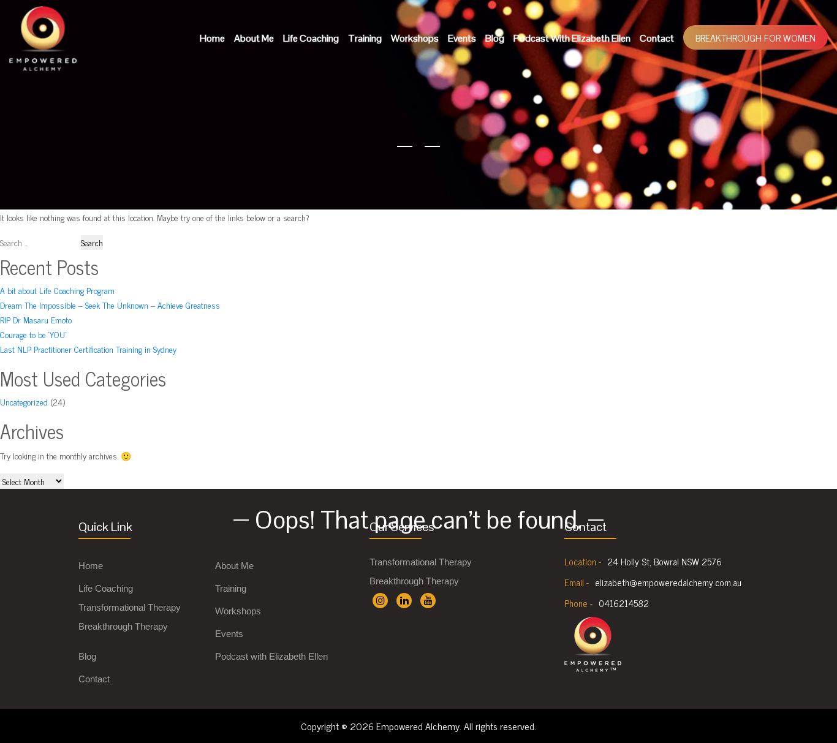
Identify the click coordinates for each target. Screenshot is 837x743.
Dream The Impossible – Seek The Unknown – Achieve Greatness (110, 305)
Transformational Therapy (129, 607)
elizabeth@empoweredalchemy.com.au (668, 582)
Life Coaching (311, 38)
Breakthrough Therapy (123, 626)
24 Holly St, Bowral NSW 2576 (664, 561)
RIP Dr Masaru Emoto (36, 319)
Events (462, 38)
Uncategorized (24, 401)
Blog (494, 38)
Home (212, 38)
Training (365, 38)
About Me (254, 38)
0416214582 (624, 603)
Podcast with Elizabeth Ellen (572, 38)
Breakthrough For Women (755, 37)
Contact (657, 38)
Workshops (415, 38)
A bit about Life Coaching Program (57, 290)
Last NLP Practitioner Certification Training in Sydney (88, 349)
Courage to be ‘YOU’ (33, 334)
